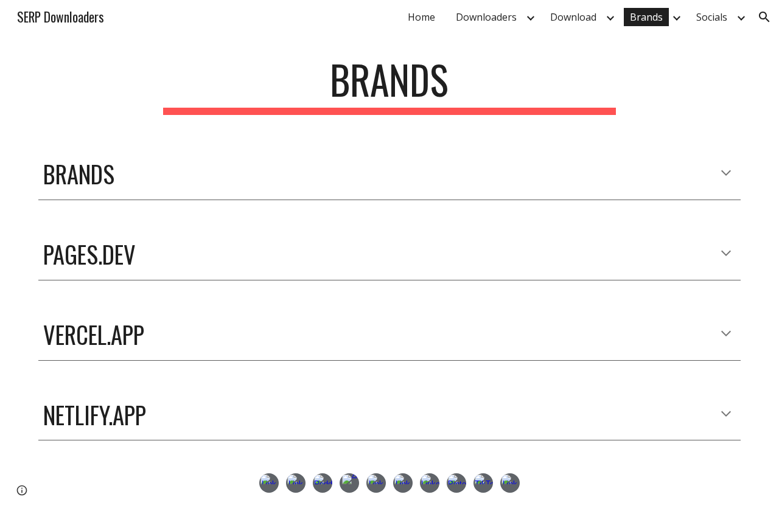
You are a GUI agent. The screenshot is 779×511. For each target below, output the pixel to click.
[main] (389, 85)
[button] (764, 17)
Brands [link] (646, 17)
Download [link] (573, 17)
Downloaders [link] (486, 17)
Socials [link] (711, 17)
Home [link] (421, 17)
